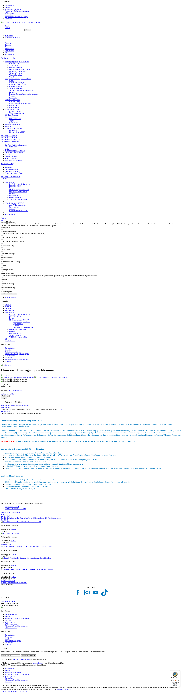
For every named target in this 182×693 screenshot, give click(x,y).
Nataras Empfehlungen (17, 83)
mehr (61, 409)
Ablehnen (4, 691)
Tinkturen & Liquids (16, 73)
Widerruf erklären (11, 628)
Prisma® (8, 154)
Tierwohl (8, 126)
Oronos (11, 81)
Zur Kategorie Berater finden (10, 177)
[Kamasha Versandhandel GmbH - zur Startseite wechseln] (21, 22)
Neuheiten (8, 308)
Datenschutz (9, 15)
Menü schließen (10, 297)
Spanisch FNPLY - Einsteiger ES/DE (40, 546)
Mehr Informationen (64, 689)
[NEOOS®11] (6, 533)
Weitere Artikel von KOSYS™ (15, 509)
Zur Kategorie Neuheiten (9, 137)
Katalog (7, 639)
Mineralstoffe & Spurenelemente (20, 69)
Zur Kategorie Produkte (9, 58)
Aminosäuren (13, 65)
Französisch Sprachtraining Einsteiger (40, 569)
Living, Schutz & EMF (17, 132)
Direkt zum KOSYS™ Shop (18, 211)
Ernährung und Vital (12, 109)
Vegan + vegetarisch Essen (14, 173)
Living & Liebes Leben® (13, 128)
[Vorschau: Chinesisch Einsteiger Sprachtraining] (17, 377)
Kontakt (7, 7)
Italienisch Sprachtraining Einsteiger (39, 558)
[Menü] (178, 671)
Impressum (8, 19)
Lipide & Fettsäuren (16, 67)
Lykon (7, 149)
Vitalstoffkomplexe (15, 75)
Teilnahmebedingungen (13, 9)
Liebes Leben (13, 130)
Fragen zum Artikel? (12, 507)
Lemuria (12, 92)
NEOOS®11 (16, 533)
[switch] (175, 684)
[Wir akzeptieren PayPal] (6, 365)
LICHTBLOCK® (11, 147)
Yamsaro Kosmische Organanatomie (21, 90)
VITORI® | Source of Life (14, 160)
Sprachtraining (14, 207)
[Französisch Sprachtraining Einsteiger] (14, 569)
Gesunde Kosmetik (11, 117)
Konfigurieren (23, 691)
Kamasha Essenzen (15, 86)
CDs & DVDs (14, 107)
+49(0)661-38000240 (8, 601)
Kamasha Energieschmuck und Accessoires (23, 94)
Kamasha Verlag (14, 102)
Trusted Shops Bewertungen (19, 405)
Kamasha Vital (14, 63)
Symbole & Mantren (16, 88)
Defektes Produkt (11, 614)
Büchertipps (13, 105)
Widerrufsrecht (10, 13)
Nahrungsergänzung (12, 169)
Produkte (8, 305)
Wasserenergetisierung (16, 113)
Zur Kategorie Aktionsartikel (10, 139)
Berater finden (10, 5)
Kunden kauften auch (27, 518)
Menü (7, 26)
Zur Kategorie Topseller (9, 136)
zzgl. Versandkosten (15, 390)
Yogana (11, 121)
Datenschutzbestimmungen (21, 659)
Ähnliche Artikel (13, 518)
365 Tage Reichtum (11, 115)
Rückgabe (8, 620)
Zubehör (12, 209)
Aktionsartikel (9, 310)
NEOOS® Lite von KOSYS (31, 522)
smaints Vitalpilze (11, 158)
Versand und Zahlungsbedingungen (17, 11)
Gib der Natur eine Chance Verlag (20, 103)
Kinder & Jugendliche (12, 124)
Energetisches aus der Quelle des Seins (18, 79)
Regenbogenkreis (11, 156)
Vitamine (12, 77)
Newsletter (8, 637)
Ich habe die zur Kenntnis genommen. (25, 659)
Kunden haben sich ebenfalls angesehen (47, 518)
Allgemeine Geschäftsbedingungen (16, 17)
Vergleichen (5, 396)
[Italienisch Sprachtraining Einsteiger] (14, 558)
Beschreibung (5, 405)
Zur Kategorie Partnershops (10, 141)
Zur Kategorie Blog (7, 164)
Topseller (8, 306)
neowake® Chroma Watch (14, 152)
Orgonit (11, 96)
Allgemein (8, 167)
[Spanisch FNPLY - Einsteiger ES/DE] (14, 546)
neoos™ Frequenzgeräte (17, 205)
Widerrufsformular (11, 624)
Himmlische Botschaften (17, 84)
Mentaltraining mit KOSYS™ (15, 151)
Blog (6, 339)
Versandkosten (38, 663)
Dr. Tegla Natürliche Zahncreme (16, 145)
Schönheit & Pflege (15, 119)
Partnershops (9, 312)
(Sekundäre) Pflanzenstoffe (18, 71)
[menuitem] (93, 5)
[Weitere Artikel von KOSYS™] (5, 375)
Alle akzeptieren (13, 691)
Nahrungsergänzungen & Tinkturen (17, 62)
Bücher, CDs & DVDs (12, 100)
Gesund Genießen (15, 111)
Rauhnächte (13, 98)
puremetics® (13, 122)
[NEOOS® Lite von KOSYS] (11, 522)
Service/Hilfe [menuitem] (15, 10)
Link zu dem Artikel (7, 394)
